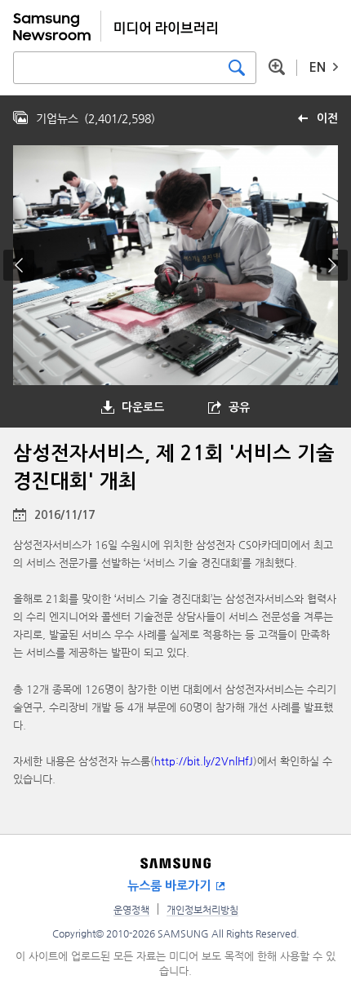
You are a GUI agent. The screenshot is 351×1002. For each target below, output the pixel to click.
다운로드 (143, 407)
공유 (239, 407)
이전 (327, 118)
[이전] (18, 265)
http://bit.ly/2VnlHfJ (203, 761)
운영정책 (131, 910)
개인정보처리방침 (202, 910)
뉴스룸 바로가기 (169, 886)
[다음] (332, 265)
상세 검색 (276, 67)
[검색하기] (237, 67)
